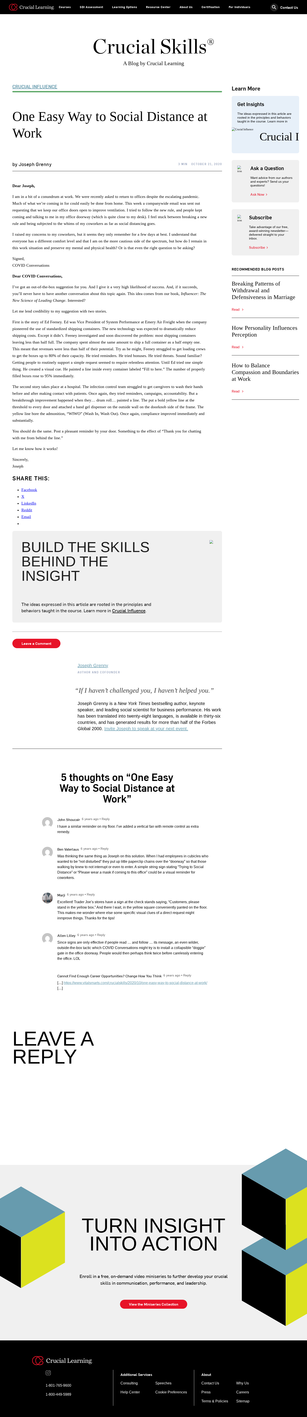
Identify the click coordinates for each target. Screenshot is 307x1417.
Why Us (242, 1383)
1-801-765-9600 (58, 1385)
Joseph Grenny (93, 665)
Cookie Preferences (171, 1392)
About (206, 1374)
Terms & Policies (214, 1401)
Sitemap (242, 1401)
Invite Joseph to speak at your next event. (146, 728)
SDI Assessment (91, 7)
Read (236, 309)
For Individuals (239, 7)
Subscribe (257, 247)
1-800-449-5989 (58, 1394)
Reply (106, 819)
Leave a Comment (36, 643)
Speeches (163, 1383)
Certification (211, 7)
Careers (242, 1392)
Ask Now (257, 194)
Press (206, 1392)
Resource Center (158, 7)
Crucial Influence (34, 86)
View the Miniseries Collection (153, 1304)
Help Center (130, 1392)
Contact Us (289, 7)
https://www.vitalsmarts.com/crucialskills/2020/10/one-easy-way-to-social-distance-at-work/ (135, 983)
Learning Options (124, 7)
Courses (65, 7)
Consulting (129, 1383)
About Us (186, 7)
